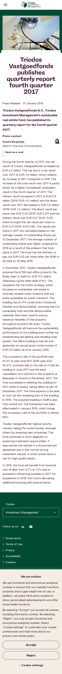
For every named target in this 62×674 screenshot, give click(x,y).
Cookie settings (32, 665)
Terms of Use (14, 544)
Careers (11, 562)
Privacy (10, 550)
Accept (31, 645)
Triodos (10, 504)
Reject (31, 655)
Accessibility (13, 556)
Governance (13, 538)
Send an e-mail (14, 152)
